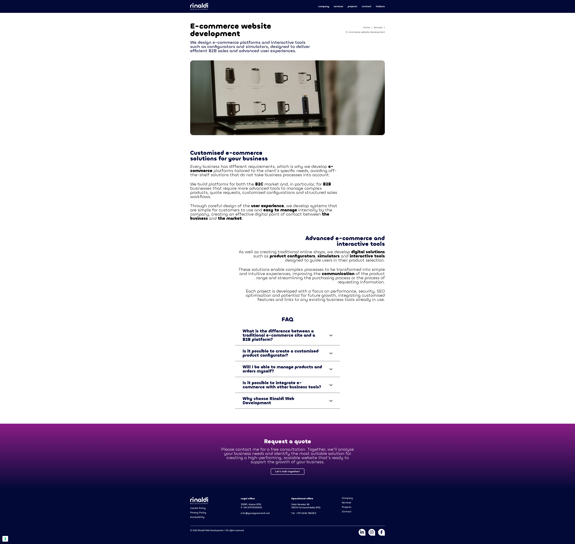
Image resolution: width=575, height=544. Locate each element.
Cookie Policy (198, 508)
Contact (366, 6)
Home (366, 27)
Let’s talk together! (287, 471)
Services (338, 6)
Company (323, 6)
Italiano (380, 6)
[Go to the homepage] (199, 6)
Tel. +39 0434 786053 (303, 513)
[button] (287, 335)
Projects (352, 6)
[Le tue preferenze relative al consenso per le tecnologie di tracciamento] (5, 539)
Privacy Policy (198, 513)
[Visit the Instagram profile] (371, 533)
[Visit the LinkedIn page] (362, 533)
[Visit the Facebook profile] (381, 533)
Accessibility (197, 517)
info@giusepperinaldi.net (255, 513)
